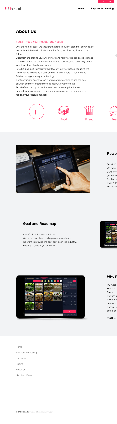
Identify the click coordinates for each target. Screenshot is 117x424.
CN (103, 2)
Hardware (21, 358)
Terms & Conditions (38, 412)
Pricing (19, 364)
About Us (20, 369)
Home (80, 8)
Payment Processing (102, 8)
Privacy (50, 412)
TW (109, 2)
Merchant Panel (24, 375)
